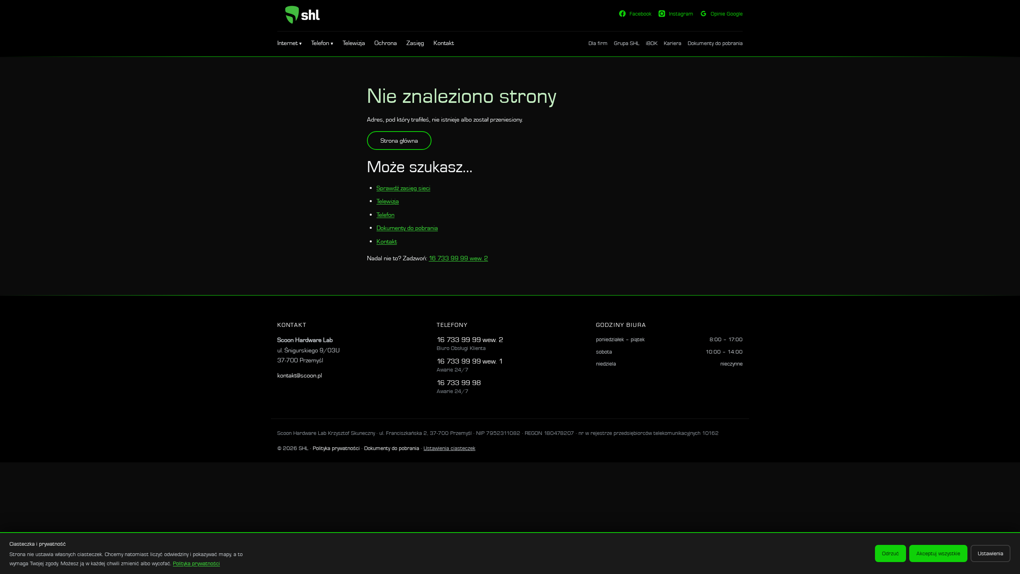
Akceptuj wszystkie (938, 553)
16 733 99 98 (459, 382)
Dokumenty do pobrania (715, 43)
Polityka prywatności (336, 448)
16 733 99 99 (459, 339)
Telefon (321, 43)
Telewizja (354, 43)
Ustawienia (990, 553)
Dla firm (598, 43)
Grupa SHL (626, 43)
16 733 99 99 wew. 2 (458, 258)
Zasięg (415, 43)
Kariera (672, 43)
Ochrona (386, 43)
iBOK (651, 43)
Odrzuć (890, 553)
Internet (288, 43)
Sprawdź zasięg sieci (403, 188)
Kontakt (444, 43)
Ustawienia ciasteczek (449, 448)
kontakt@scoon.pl (299, 375)
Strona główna (399, 140)
